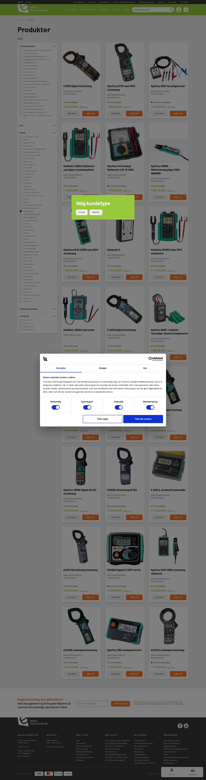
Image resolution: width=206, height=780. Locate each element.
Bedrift (95, 212)
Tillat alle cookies (143, 419)
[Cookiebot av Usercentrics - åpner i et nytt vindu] (150, 359)
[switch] (87, 407)
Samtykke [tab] (61, 368)
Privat (82, 212)
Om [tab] (145, 368)
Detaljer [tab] (103, 368)
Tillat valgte (102, 419)
